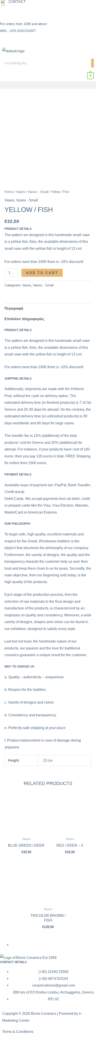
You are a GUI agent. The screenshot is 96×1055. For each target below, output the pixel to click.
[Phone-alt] (17, 12)
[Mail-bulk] (29, 12)
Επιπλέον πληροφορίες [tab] (24, 319)
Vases (20, 192)
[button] (4, 3)
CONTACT (17, 2)
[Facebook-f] (7, 1045)
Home (8, 192)
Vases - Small (38, 192)
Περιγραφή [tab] (13, 308)
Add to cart (42, 273)
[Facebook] (5, 12)
